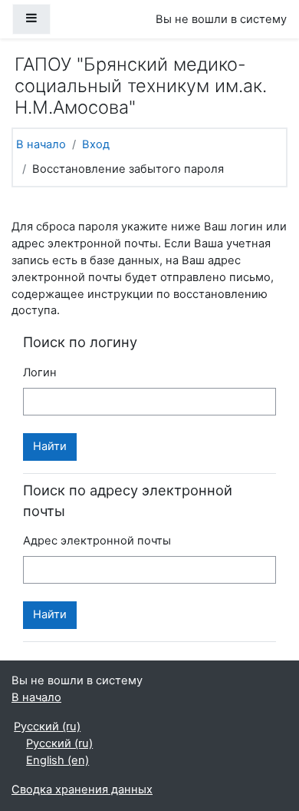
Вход (96, 144)
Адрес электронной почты (97, 541)
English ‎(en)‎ (57, 760)
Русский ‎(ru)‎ (47, 726)
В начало (41, 144)
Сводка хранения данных (82, 789)
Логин (40, 372)
